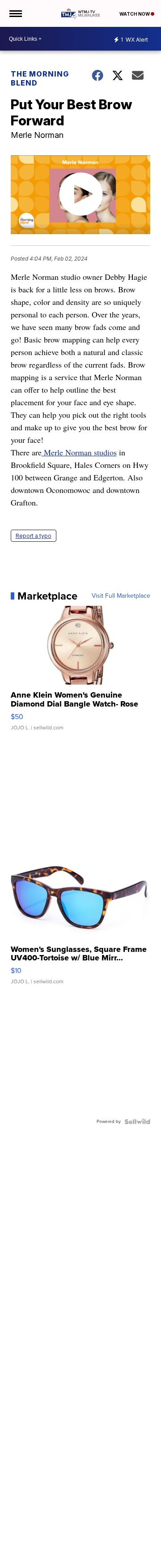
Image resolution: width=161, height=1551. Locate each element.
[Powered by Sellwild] (137, 1121)
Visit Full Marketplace (121, 596)
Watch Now (135, 14)
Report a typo (33, 535)
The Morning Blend (40, 78)
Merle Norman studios (79, 452)
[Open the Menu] (15, 13)
